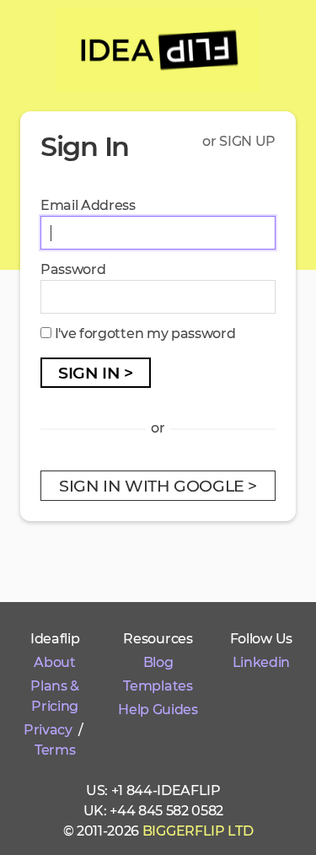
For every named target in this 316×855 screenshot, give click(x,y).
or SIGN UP (239, 141)
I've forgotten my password (145, 333)
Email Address (88, 205)
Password (72, 269)
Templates (157, 686)
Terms (55, 750)
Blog (158, 662)
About (54, 662)
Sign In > (95, 373)
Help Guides (157, 710)
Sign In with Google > (158, 486)
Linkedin (261, 662)
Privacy (48, 730)
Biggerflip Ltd (198, 831)
